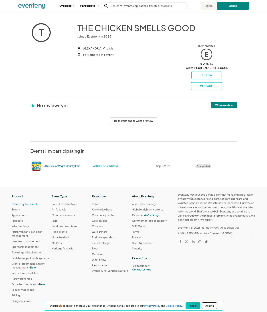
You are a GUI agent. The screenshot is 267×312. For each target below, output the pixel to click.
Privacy (136, 237)
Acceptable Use (230, 227)
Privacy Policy (152, 305)
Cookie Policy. (174, 305)
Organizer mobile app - (28, 284)
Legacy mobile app (23, 289)
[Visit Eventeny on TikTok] (206, 241)
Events (16, 209)
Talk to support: (141, 267)
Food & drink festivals (64, 204)
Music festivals (60, 237)
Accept (193, 305)
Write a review (224, 105)
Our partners (99, 231)
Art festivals (59, 209)
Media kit (97, 254)
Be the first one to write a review (133, 120)
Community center (103, 215)
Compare (98, 226)
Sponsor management (25, 246)
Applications (19, 215)
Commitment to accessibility (149, 220)
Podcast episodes (103, 237)
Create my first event (24, 204)
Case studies (100, 220)
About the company (144, 204)
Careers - (145, 215)
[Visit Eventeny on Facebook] (180, 241)
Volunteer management (26, 241)
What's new (99, 259)
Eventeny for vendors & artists (110, 270)
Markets (57, 243)
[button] (67, 5)
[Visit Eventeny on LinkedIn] (193, 241)
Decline (209, 305)
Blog (95, 248)
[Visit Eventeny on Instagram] (200, 242)
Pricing (16, 295)
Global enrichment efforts (147, 209)
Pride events (59, 231)
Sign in (209, 5)
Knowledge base (102, 209)
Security (137, 248)
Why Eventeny (20, 226)
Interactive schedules (25, 273)
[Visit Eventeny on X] (186, 241)
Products (17, 220)
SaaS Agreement (142, 243)
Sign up (232, 5)
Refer (95, 204)
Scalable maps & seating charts (30, 258)
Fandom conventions (64, 226)
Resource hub (100, 265)
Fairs (54, 220)
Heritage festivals (62, 248)
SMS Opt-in (139, 226)
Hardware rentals (22, 278)
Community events (63, 215)
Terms (135, 231)
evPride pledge (101, 243)
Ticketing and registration (27, 252)
